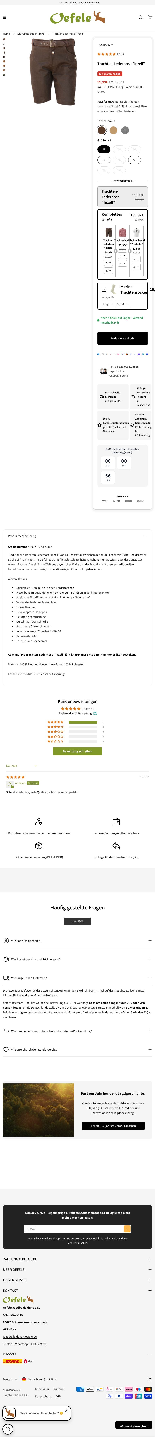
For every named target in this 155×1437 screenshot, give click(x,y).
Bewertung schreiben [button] (77, 751)
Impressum (42, 1389)
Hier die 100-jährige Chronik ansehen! (113, 1126)
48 (104, 149)
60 (106, 171)
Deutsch (8, 1379)
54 (104, 160)
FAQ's (146, 1012)
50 (122, 150)
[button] (106, 54)
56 (122, 161)
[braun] (101, 130)
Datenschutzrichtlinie (91, 1238)
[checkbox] (123, 289)
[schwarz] (125, 130)
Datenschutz (43, 1396)
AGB (110, 1238)
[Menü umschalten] (5, 17)
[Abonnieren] (127, 1228)
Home (6, 33)
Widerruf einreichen (134, 1426)
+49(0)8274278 (37, 1344)
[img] (15, 777)
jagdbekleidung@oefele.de (20, 1337)
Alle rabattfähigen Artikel (31, 33)
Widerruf (59, 1389)
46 (122, 171)
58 (134, 160)
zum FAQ (77, 921)
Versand (131, 87)
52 (137, 150)
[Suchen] (141, 17)
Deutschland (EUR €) (40, 1379)
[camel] (113, 130)
